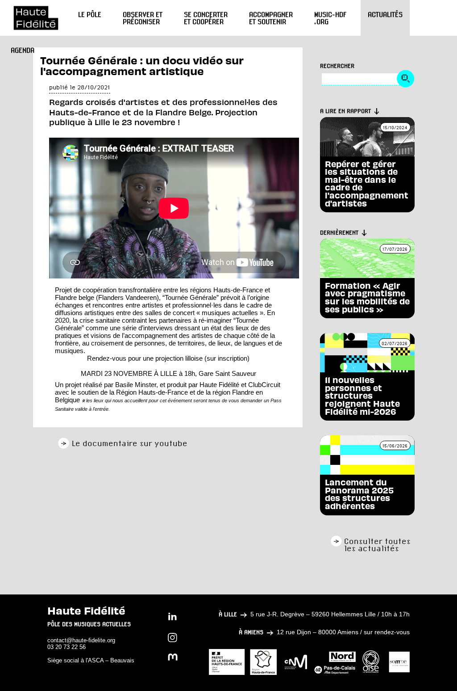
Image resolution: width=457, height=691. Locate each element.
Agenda (22, 50)
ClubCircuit (264, 384)
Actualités (385, 14)
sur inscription (227, 358)
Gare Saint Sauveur (227, 373)
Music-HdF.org (330, 17)
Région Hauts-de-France (152, 392)
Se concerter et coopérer (206, 17)
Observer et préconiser (142, 17)
